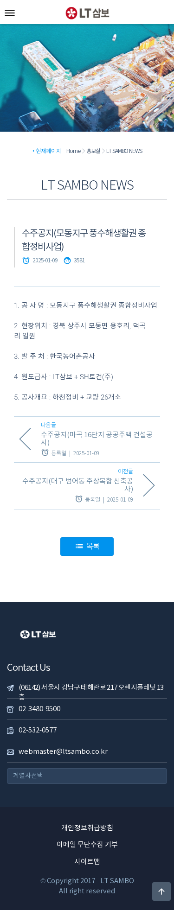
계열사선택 (28, 776)
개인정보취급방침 (87, 828)
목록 (87, 546)
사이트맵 (87, 862)
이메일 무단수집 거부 (87, 845)
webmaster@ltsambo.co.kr (63, 752)
